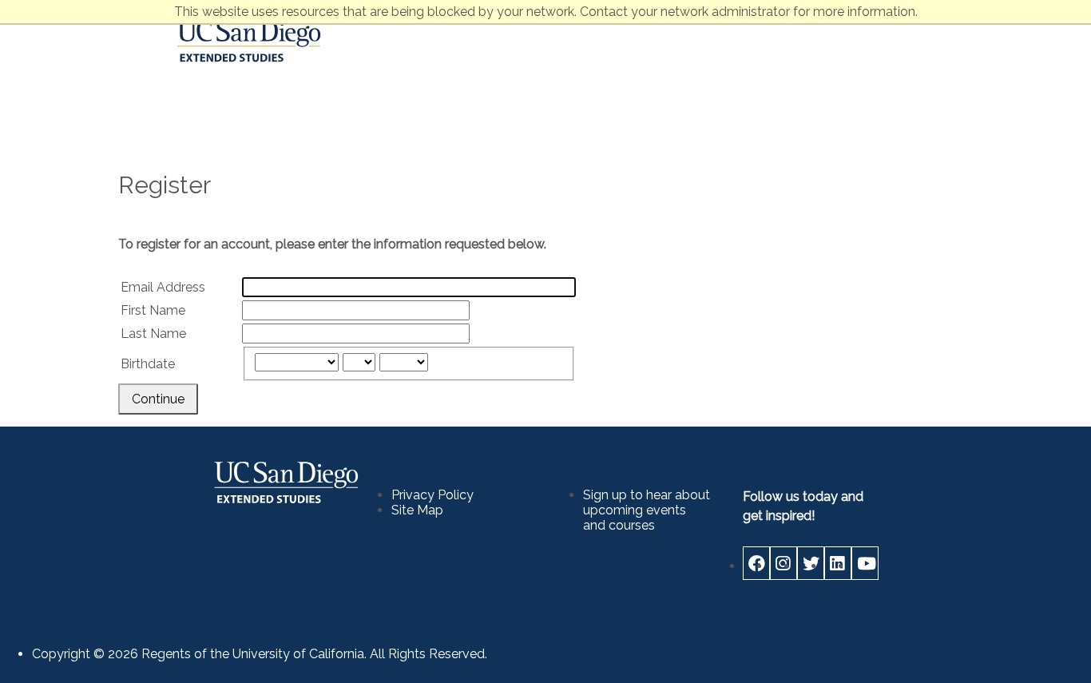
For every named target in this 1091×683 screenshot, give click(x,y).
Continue (158, 399)
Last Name (153, 333)
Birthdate (148, 363)
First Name (153, 310)
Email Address (163, 287)
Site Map (417, 510)
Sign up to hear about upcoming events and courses (646, 510)
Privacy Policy (432, 494)
